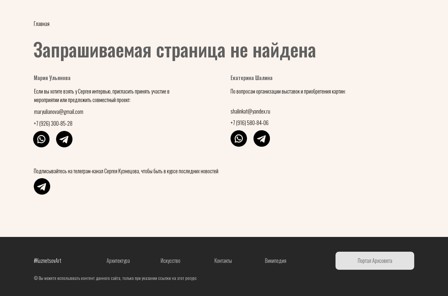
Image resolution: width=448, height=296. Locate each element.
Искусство (244, 11)
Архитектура (203, 11)
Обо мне (163, 11)
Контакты (283, 11)
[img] (41, 139)
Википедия (275, 260)
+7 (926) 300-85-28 (53, 123)
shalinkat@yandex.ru (250, 111)
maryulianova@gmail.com (58, 112)
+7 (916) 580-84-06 (250, 123)
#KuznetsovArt (50, 11)
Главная (42, 24)
